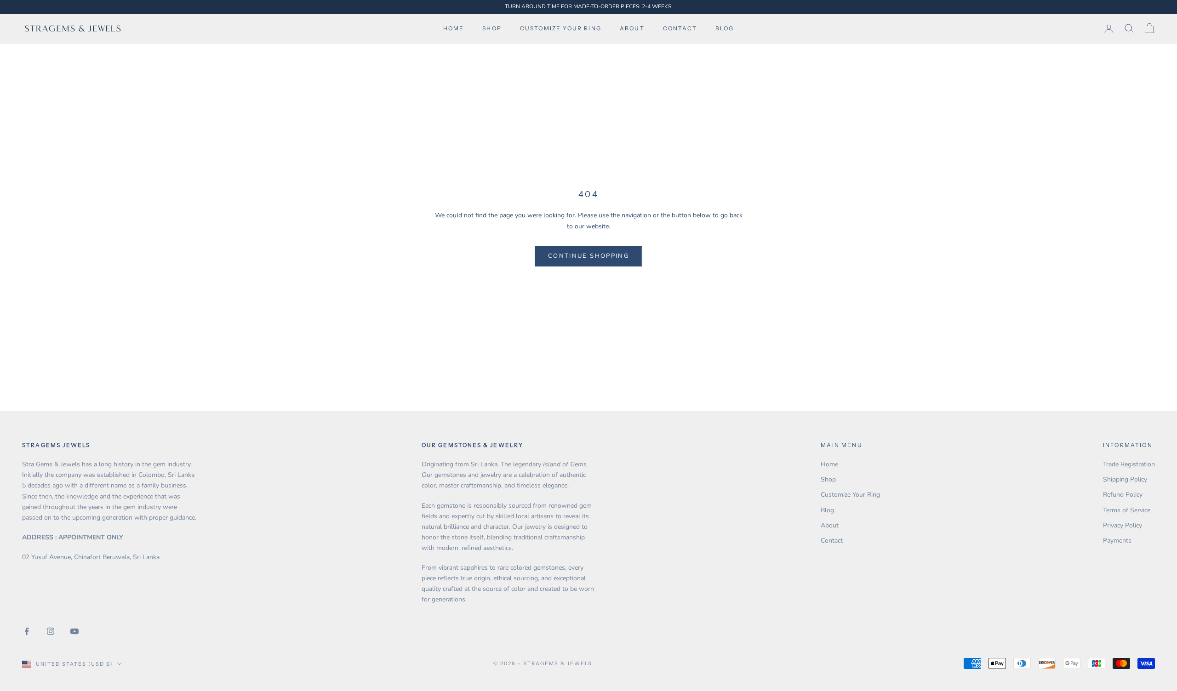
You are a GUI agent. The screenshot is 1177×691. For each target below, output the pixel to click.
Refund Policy (1123, 494)
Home (453, 28)
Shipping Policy (1125, 479)
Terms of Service (1126, 510)
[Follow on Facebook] (26, 631)
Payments (1117, 540)
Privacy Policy (1122, 525)
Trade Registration (1129, 464)
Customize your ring (560, 28)
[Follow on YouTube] (74, 631)
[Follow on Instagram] (50, 631)
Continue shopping (588, 256)
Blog (724, 28)
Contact (680, 28)
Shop (492, 28)
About (632, 28)
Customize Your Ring (850, 494)
